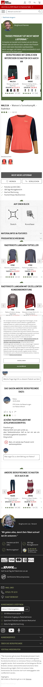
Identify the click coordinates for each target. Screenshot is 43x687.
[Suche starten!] (39, 12)
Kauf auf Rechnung (11, 192)
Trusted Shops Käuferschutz (14, 195)
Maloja (5, 105)
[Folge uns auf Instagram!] (4, 631)
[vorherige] (5, 77)
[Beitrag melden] (15, 412)
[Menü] (3, 11)
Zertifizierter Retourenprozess (18, 577)
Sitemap (28, 679)
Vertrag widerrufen (10, 649)
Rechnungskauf (12, 550)
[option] (21, 134)
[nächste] (37, 77)
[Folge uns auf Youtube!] (13, 631)
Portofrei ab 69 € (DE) (12, 187)
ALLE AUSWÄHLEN (21, 366)
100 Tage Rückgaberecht (13, 190)
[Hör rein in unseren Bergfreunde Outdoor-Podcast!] (20, 631)
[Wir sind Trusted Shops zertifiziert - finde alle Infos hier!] (25, 550)
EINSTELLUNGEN (21, 360)
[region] (21, 343)
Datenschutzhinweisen (15, 355)
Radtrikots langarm (9, 17)
